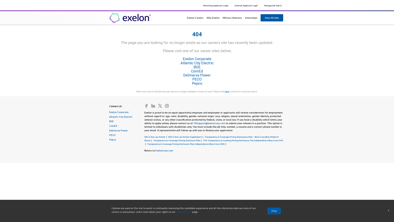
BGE (197, 67)
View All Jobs (272, 17)
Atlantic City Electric (197, 63)
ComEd (197, 71)
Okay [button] (274, 210)
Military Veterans (232, 17)
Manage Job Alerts (273, 5)
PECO (197, 79)
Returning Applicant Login (215, 5)
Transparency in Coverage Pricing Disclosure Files (176, 140)
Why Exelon (213, 17)
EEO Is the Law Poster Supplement (185, 137)
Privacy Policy (183, 211)
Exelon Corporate (197, 59)
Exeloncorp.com (164, 150)
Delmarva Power (197, 75)
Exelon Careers (195, 17)
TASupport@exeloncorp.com (209, 123)
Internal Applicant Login (246, 5)
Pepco (197, 83)
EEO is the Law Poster (154, 137)
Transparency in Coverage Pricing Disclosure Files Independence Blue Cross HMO (186, 144)
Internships (251, 17)
